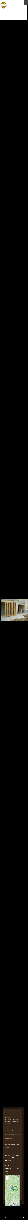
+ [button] (6, 1177)
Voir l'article (8, 1150)
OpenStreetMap (16, 1205)
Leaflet (10, 1205)
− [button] (6, 1179)
